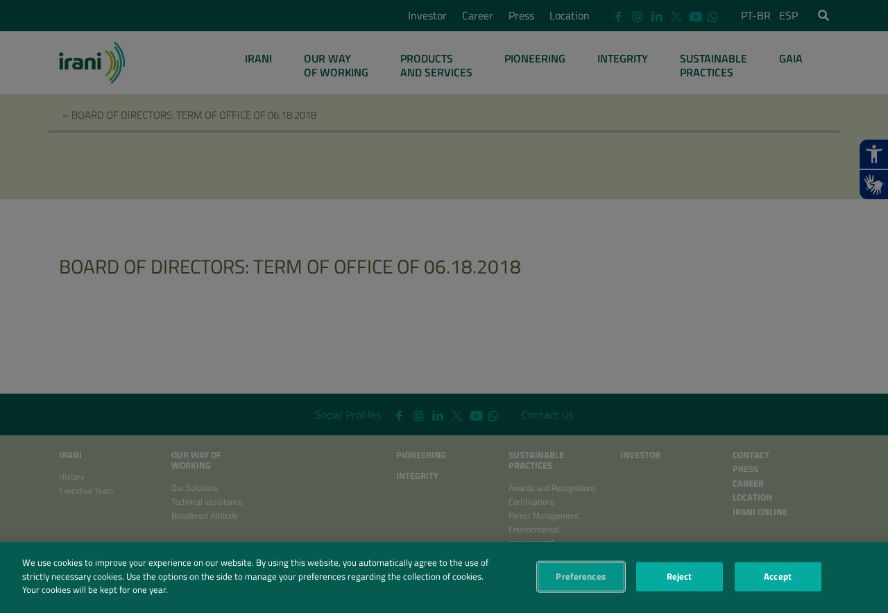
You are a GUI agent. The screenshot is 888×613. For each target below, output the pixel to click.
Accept (778, 576)
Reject (679, 576)
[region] (444, 577)
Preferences (580, 576)
